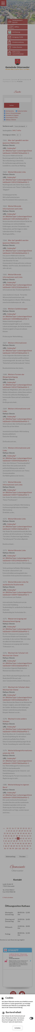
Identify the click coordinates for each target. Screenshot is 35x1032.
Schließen (17, 1028)
